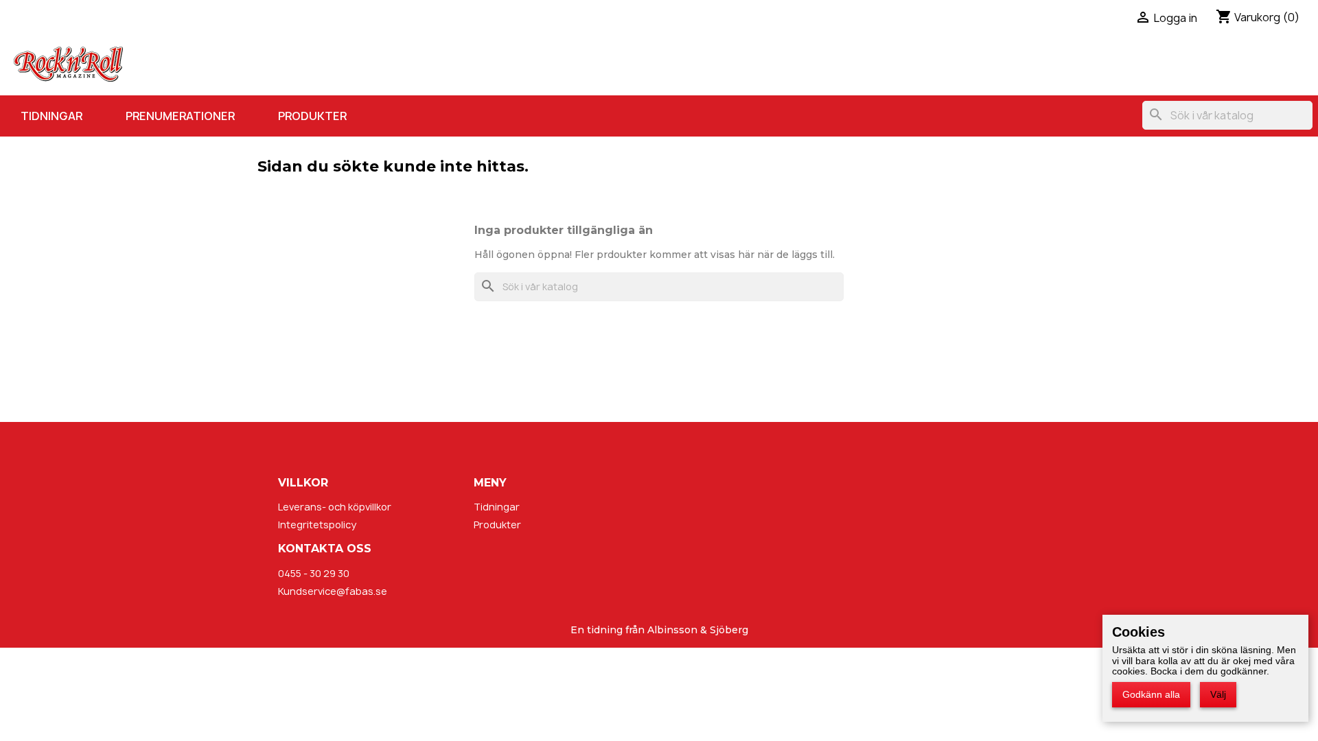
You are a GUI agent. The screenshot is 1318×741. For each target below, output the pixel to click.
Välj (1218, 694)
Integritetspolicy (317, 524)
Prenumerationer (180, 116)
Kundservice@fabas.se (332, 591)
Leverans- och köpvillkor (334, 506)
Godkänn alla (1151, 694)
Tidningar (51, 116)
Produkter (312, 116)
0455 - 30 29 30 (313, 573)
